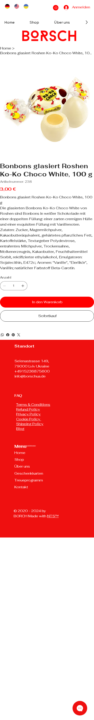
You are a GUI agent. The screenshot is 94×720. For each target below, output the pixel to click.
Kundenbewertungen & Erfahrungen (26, 445)
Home (19, 452)
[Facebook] (7, 335)
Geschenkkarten (28, 473)
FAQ (18, 395)
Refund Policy (28, 409)
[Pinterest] (13, 335)
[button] (55, 7)
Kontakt (21, 487)
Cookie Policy (28, 419)
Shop (19, 459)
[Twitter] (18, 335)
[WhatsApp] (2, 335)
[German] (7, 6)
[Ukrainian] (26, 6)
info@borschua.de (30, 376)
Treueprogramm (28, 480)
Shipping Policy (29, 424)
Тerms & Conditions (33, 404)
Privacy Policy (28, 414)
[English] (16, 6)
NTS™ (53, 516)
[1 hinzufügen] (22, 285)
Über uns (22, 466)
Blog (20, 429)
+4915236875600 (32, 371)
